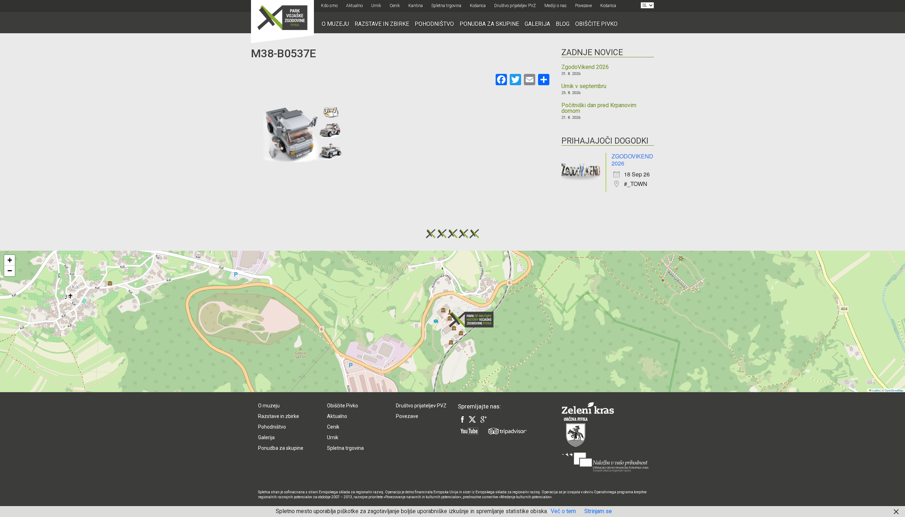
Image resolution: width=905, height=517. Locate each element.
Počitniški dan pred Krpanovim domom (598, 108)
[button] (473, 319)
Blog (563, 24)
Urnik (376, 5)
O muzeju (335, 24)
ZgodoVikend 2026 (585, 67)
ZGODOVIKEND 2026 (632, 159)
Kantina (415, 5)
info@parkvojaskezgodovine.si (362, 358)
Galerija (537, 24)
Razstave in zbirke (382, 24)
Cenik (395, 5)
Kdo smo (329, 5)
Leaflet (875, 390)
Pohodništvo (434, 24)
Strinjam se (598, 511)
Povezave (583, 5)
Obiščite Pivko (596, 24)
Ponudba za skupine (489, 24)
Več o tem (563, 511)
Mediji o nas (555, 5)
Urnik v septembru (583, 86)
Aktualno (354, 5)
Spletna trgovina (446, 5)
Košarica (478, 5)
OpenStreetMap (894, 390)
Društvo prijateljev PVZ (515, 5)
